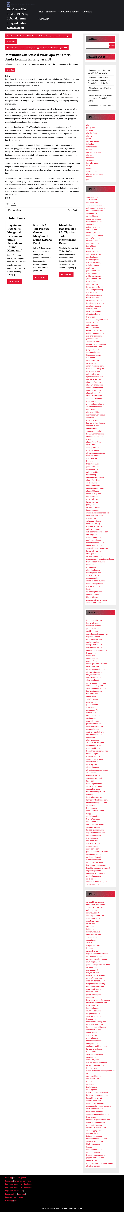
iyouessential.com (93, 273)
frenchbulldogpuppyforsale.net (98, 868)
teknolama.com (92, 992)
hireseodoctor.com (93, 355)
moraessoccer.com (94, 734)
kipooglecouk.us (92, 822)
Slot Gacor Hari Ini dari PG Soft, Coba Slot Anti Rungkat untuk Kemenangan (17, 18)
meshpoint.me (91, 967)
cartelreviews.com (93, 306)
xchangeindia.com (93, 537)
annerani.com (91, 702)
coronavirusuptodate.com (96, 344)
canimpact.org (91, 841)
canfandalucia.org (93, 524)
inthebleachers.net (93, 860)
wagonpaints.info (92, 447)
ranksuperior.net (92, 1133)
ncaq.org (89, 249)
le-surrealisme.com (93, 677)
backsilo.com (91, 1087)
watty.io (89, 943)
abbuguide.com (92, 284)
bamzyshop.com (93, 502)
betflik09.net (91, 246)
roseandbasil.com (93, 789)
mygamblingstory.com (95, 902)
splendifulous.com (93, 374)
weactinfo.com (92, 1038)
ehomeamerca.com (94, 295)
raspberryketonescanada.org (97, 513)
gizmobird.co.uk (92, 628)
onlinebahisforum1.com (95, 208)
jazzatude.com (92, 705)
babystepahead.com (94, 1136)
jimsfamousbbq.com (94, 620)
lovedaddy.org (91, 1068)
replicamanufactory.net (95, 368)
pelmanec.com (92, 910)
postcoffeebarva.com (94, 978)
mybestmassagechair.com (96, 803)
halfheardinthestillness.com (97, 800)
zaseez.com (91, 224)
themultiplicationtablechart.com (98, 873)
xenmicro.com (92, 252)
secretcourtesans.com (95, 205)
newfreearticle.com (93, 1011)
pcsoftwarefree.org (93, 262)
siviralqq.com (91, 1090)
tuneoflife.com (91, 1160)
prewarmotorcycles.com (95, 669)
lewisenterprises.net (94, 260)
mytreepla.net (91, 363)
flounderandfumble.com (95, 423)
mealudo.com (91, 1057)
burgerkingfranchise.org (95, 984)
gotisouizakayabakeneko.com (98, 964)
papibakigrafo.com (93, 835)
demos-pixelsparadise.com (97, 664)
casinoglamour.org (93, 876)
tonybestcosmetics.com (95, 562)
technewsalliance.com (95, 434)
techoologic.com (92, 510)
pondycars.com (92, 505)
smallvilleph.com (92, 721)
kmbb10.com (91, 1033)
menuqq (8, 1178)
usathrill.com (91, 518)
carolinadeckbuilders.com (96, 688)
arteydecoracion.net (94, 778)
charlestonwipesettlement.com (98, 1120)
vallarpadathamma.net (95, 986)
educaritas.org (91, 241)
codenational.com (93, 575)
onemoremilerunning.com (96, 1022)
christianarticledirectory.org (96, 881)
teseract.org (91, 475)
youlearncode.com (93, 279)
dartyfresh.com (92, 257)
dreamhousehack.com (95, 543)
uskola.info (90, 445)
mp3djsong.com (92, 631)
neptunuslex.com (93, 637)
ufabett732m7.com (93, 480)
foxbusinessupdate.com (95, 1065)
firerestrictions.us (93, 756)
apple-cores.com (93, 849)
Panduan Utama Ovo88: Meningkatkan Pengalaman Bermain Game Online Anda (99, 80)
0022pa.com (91, 707)
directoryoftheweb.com (95, 915)
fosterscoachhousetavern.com (98, 1000)
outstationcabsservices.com (97, 532)
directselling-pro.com (94, 584)
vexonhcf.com (91, 661)
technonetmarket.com (95, 437)
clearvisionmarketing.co (95, 453)
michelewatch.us (93, 642)
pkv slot (89, 136)
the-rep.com (91, 696)
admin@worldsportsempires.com (37, 64)
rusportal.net (91, 940)
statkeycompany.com (94, 686)
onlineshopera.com (93, 254)
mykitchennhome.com (95, 824)
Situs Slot (51, 12)
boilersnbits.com (92, 1005)
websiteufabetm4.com (95, 404)
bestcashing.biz (92, 754)
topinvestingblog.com (94, 691)
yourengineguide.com (94, 526)
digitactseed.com (93, 314)
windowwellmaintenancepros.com (99, 1163)
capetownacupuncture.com (97, 954)
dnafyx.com (91, 268)
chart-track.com (92, 740)
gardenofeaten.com (93, 1016)
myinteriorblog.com (93, 494)
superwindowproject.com (96, 832)
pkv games (90, 128)
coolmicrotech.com (93, 540)
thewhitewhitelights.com (95, 792)
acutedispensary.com (94, 1109)
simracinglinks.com (94, 672)
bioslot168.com (92, 597)
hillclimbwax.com (93, 1144)
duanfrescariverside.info (95, 415)
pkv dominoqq (91, 133)
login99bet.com (92, 203)
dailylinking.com (92, 265)
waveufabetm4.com (94, 398)
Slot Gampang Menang (68, 12)
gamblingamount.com (94, 1141)
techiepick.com (92, 499)
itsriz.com (90, 948)
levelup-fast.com (92, 360)
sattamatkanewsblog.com (96, 1111)
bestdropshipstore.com (95, 303)
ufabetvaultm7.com (93, 390)
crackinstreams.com (94, 347)
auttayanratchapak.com (95, 975)
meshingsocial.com (94, 1041)
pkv (87, 125)
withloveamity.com (93, 276)
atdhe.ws (89, 794)
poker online (18, 1197)
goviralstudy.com (93, 843)
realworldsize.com (93, 989)
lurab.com (90, 589)
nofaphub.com (91, 230)
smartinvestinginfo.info (95, 431)
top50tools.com (92, 694)
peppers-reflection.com (95, 1158)
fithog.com (90, 781)
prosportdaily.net (92, 469)
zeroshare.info (91, 710)
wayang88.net (91, 401)
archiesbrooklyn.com (94, 759)
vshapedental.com (93, 521)
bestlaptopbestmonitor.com (97, 783)
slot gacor (44, 19)
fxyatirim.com (91, 281)
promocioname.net (93, 745)
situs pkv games (19, 1178)
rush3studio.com (92, 921)
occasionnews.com (94, 1149)
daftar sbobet (91, 147)
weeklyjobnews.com (94, 1125)
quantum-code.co (93, 456)
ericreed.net (91, 805)
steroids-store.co (93, 775)
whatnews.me (91, 458)
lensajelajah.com (92, 243)
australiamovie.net (93, 626)
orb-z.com (90, 997)
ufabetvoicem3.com (94, 396)
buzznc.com (91, 564)
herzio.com (90, 926)
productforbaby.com (94, 994)
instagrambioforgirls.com (96, 1027)
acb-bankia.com (92, 1079)
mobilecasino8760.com (95, 811)
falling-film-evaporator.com (96, 1098)
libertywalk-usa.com (94, 623)
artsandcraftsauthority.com (96, 600)
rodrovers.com (92, 325)
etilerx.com (90, 417)
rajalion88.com (92, 216)
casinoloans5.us (92, 816)
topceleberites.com (93, 379)
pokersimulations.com (95, 366)
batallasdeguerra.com (94, 726)
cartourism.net (92, 846)
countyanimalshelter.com (96, 1128)
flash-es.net (90, 1082)
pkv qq (89, 155)
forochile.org (91, 737)
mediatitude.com (92, 667)
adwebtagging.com (93, 1131)
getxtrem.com (91, 1035)
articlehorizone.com (94, 336)
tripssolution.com (93, 328)
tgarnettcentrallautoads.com (97, 650)
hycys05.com (91, 1019)
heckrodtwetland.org (94, 797)
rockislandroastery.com (95, 581)
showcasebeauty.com (95, 680)
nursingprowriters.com (95, 1103)
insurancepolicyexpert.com (97, 683)
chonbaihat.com (92, 767)
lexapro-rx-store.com (94, 862)
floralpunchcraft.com (94, 1049)
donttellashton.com (93, 918)
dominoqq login (16, 1184)
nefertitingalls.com (93, 232)
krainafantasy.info (93, 932)
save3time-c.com (93, 658)
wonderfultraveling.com (95, 743)
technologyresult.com (94, 287)
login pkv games (92, 141)
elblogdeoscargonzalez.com (97, 770)
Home (41, 12)
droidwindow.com (93, 486)
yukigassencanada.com (95, 333)
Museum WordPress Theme (54, 1208)
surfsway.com (91, 309)
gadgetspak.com (92, 349)
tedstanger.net (91, 439)
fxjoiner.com (91, 567)
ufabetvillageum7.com (95, 393)
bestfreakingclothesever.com (97, 1095)
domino (89, 177)
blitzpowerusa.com (93, 1013)
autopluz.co (90, 656)
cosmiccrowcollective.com (96, 959)
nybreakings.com (93, 529)
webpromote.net (92, 773)
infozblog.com (91, 764)
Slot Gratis (86, 12)
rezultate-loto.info (93, 371)
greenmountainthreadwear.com (98, 1106)
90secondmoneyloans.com (97, 319)
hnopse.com (91, 1147)
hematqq (8, 1197)
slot (13, 204)
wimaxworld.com (93, 748)
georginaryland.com (94, 786)
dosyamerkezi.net (93, 675)
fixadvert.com (91, 653)
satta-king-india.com (94, 330)
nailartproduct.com (93, 311)
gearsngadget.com (93, 352)
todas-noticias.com (93, 935)
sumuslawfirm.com (93, 1101)
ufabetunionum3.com (94, 385)
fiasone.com (91, 1052)
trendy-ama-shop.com (95, 477)
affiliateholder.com (93, 1166)
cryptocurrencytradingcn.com (97, 1114)
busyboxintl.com (92, 973)
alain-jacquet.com (93, 962)
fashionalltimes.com (94, 551)
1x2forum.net (91, 200)
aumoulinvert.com (93, 827)
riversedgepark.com (94, 222)
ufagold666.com (92, 491)
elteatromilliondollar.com (95, 981)
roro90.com (90, 924)
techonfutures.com (93, 507)
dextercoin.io (91, 879)
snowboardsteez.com (94, 1024)
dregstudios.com (92, 729)
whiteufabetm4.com (94, 407)
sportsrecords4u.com (94, 377)
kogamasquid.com (93, 871)
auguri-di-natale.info (94, 639)
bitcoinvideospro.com (94, 956)
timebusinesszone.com (95, 1155)
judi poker (90, 144)
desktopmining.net (93, 857)
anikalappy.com (92, 409)
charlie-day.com (92, 1060)
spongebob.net (92, 970)
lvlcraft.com (90, 317)
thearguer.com (92, 1043)
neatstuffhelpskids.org (95, 732)
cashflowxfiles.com (93, 1030)
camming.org (91, 213)
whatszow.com (92, 292)
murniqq (21, 1194)
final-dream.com (92, 461)
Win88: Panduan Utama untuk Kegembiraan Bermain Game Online (100, 98)
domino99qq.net (92, 913)
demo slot (90, 160)
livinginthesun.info (93, 945)
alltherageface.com (93, 573)
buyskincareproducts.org (96, 865)
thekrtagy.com (91, 535)
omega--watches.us (94, 645)
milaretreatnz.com (93, 715)
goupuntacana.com (93, 219)
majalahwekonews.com (95, 905)
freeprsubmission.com (95, 488)
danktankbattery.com (94, 1054)
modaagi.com (91, 718)
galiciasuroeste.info (93, 724)
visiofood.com (91, 483)
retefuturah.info (92, 428)
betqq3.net (90, 813)
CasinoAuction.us (93, 819)
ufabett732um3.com (94, 442)
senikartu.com (91, 937)
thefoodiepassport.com (95, 830)
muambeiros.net (92, 762)
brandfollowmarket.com (95, 1122)
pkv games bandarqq (94, 152)
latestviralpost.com (93, 1008)
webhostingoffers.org (94, 290)
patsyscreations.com (94, 235)
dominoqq (90, 158)
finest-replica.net (92, 464)
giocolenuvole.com (93, 270)
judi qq (88, 139)
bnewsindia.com (92, 496)
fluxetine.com (91, 808)
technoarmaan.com (94, 556)
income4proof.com (93, 238)
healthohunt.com (92, 426)
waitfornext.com (92, 450)
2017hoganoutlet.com (94, 907)
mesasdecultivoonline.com (96, 1003)
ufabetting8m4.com (93, 382)
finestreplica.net (92, 420)
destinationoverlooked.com (96, 1139)
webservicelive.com (94, 603)
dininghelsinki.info (93, 412)
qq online (89, 130)
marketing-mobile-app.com (96, 1046)
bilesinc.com (91, 713)
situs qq (89, 149)
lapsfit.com (90, 358)
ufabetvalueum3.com (94, 388)
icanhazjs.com (92, 838)
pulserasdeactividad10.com (97, 852)
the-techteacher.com (94, 545)
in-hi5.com (90, 929)
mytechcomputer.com (95, 594)
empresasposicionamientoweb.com (100, 559)
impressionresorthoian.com (97, 1092)
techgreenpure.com (94, 300)
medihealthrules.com (94, 515)
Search (92, 38)
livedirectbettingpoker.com (96, 1062)
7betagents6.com (93, 341)
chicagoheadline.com (94, 211)
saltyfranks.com (92, 699)
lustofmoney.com (93, 1152)
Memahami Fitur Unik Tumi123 (101, 106)
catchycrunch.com (93, 227)
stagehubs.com (92, 197)
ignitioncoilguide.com (94, 592)
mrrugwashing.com (93, 1076)
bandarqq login (11, 1194)
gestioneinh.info (92, 466)
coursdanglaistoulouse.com (97, 634)
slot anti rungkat (16, 1191)
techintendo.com (92, 298)
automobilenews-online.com (97, 548)
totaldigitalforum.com (94, 554)
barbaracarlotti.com (93, 854)
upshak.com (91, 1084)
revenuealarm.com (93, 586)
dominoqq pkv (91, 171)
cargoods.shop (92, 951)
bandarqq (9, 1181)
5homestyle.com (92, 884)
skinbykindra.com (93, 570)
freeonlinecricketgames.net (97, 751)
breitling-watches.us (94, 647)
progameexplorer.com (95, 578)
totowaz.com (91, 1117)
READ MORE (15, 282)
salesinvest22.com (93, 472)
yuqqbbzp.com (92, 339)
